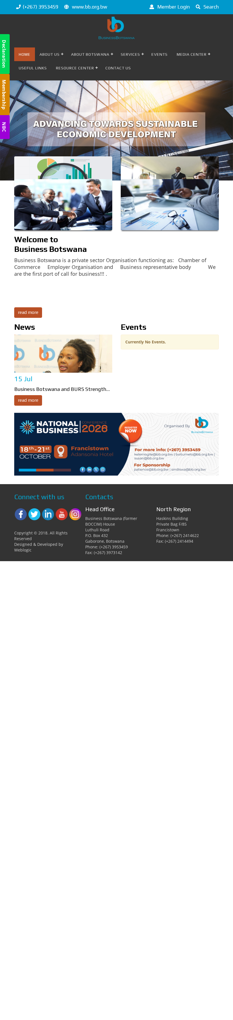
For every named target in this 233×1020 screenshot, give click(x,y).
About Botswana (90, 54)
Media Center (192, 54)
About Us (49, 54)
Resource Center (75, 68)
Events (159, 54)
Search (210, 7)
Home (24, 54)
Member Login (173, 7)
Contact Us (118, 68)
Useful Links (33, 68)
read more (28, 312)
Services (130, 54)
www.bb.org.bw (89, 7)
